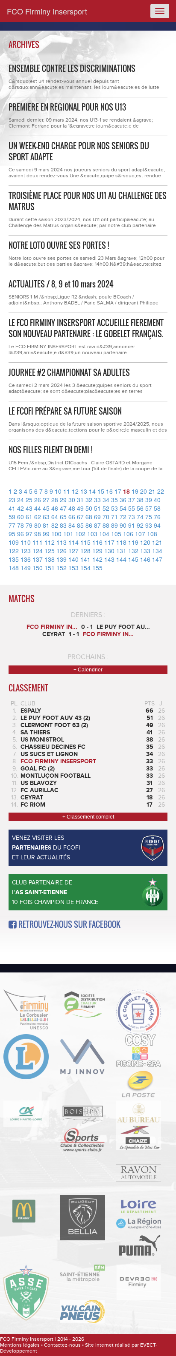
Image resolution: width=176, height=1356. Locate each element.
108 (152, 533)
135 (14, 559)
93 (148, 525)
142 (97, 559)
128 (85, 550)
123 (26, 550)
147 (157, 559)
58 (157, 508)
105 (116, 533)
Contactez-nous (62, 1345)
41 (12, 508)
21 (152, 491)
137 (37, 559)
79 (29, 525)
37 (131, 499)
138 (49, 559)
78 (20, 525)
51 (97, 508)
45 (46, 508)
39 (148, 499)
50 (88, 508)
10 (58, 491)
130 (109, 550)
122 (14, 550)
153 (73, 567)
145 (133, 559)
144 (121, 559)
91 (131, 525)
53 (114, 508)
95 (12, 533)
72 (123, 516)
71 (114, 516)
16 (109, 491)
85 (80, 525)
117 (109, 542)
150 (37, 567)
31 (80, 499)
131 (121, 550)
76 (157, 516)
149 (26, 567)
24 (20, 499)
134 (157, 550)
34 (106, 499)
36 (123, 499)
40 (157, 499)
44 (37, 508)
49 (80, 508)
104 (104, 533)
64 (54, 516)
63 (46, 516)
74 (140, 516)
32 (88, 499)
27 (46, 499)
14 (92, 491)
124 (37, 550)
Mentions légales (20, 1345)
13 (83, 491)
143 (109, 559)
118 (121, 542)
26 (37, 499)
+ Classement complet (88, 817)
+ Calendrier (88, 670)
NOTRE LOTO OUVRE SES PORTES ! (59, 245)
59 (12, 516)
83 (63, 525)
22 (160, 491)
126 (61, 550)
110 (26, 542)
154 (85, 567)
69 (97, 516)
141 (85, 559)
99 (46, 533)
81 (46, 525)
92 (140, 525)
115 (85, 542)
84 (71, 525)
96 (20, 533)
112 (49, 542)
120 (145, 542)
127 (73, 550)
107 (140, 533)
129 (97, 550)
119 (133, 542)
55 (131, 508)
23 (12, 499)
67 (80, 516)
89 (114, 525)
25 (29, 499)
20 (143, 491)
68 (88, 516)
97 (29, 533)
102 (80, 533)
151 (49, 567)
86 (88, 525)
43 (29, 508)
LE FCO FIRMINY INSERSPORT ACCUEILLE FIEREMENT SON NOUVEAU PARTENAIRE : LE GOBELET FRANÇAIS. (86, 328)
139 (61, 559)
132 (133, 550)
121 (157, 542)
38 (140, 499)
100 (56, 533)
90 (123, 525)
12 (75, 491)
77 (12, 525)
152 (61, 567)
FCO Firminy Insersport (47, 11)
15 (100, 491)
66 (71, 516)
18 (126, 491)
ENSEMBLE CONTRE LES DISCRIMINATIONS (72, 68)
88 (106, 525)
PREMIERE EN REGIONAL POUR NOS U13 (67, 107)
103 (92, 533)
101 (68, 533)
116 (97, 542)
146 (145, 559)
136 (26, 559)
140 (73, 559)
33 (97, 499)
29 (63, 499)
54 (123, 508)
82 (54, 525)
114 (73, 542)
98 (37, 533)
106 (128, 533)
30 (71, 499)
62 (37, 516)
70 (106, 516)
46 (54, 508)
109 (14, 542)
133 (145, 550)
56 (140, 508)
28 (54, 499)
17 (117, 491)
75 (148, 516)
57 (148, 508)
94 (157, 525)
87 (97, 525)
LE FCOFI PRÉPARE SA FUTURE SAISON (65, 411)
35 (114, 499)
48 (71, 508)
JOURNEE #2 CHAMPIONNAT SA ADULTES (69, 372)
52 (106, 508)
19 (135, 491)
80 (37, 525)
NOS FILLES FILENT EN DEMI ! (50, 449)
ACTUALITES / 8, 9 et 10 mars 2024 (61, 284)
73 (131, 516)
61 (29, 516)
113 (61, 542)
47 (63, 508)
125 (49, 550)
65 (63, 516)
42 (20, 508)
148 (14, 567)
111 (37, 542)
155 (97, 567)
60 (20, 516)
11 (66, 491)
